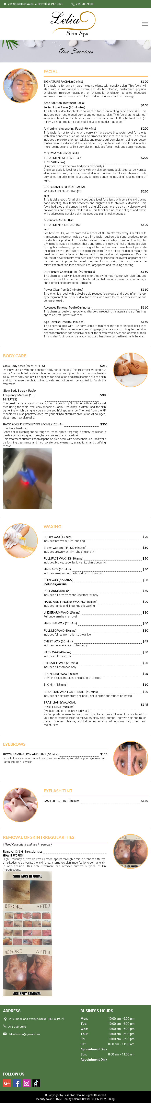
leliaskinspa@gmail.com (24, 1034)
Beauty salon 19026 (48, 1099)
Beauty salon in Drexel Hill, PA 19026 (85, 1099)
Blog (112, 1099)
